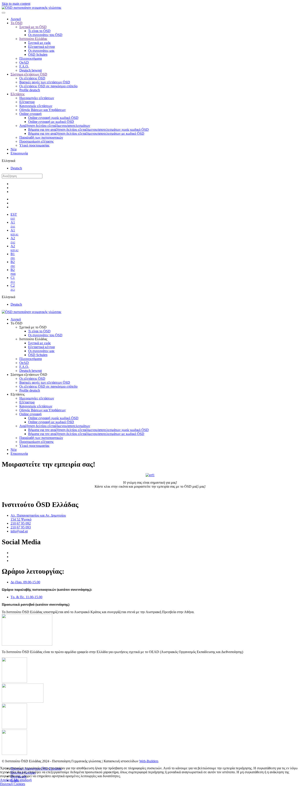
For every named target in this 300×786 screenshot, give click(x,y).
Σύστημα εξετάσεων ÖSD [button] (29, 374)
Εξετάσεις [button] (18, 394)
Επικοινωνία (19, 153)
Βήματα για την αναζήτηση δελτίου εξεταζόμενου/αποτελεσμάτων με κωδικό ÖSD (86, 133)
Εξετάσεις (18, 94)
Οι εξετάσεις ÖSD (32, 78)
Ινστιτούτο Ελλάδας (33, 39)
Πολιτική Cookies (12, 784)
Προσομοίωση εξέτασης (36, 141)
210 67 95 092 (21, 523)
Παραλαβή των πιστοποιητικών (41, 137)
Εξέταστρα (26, 102)
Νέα (13, 149)
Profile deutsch (29, 90)
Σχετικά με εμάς (39, 43)
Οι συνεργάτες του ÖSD (45, 35)
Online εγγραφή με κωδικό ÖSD (51, 122)
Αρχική (16, 19)
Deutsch (16, 168)
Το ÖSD (16, 23)
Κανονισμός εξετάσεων (35, 106)
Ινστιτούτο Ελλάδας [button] (33, 339)
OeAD (24, 62)
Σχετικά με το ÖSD (33, 27)
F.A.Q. (24, 66)
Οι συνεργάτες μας (41, 50)
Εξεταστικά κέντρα (41, 46)
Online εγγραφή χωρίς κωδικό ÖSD (53, 118)
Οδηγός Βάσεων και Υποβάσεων (42, 110)
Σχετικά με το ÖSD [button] (33, 327)
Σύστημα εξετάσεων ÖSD (29, 74)
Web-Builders (148, 761)
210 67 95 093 (21, 527)
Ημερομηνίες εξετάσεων (36, 98)
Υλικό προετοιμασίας (34, 145)
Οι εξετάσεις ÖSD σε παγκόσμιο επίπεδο (48, 86)
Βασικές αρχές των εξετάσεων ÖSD (44, 82)
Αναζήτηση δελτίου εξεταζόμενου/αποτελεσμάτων (54, 125)
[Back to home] (31, 7)
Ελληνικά (8, 161)
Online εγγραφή (30, 114)
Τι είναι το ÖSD (39, 31)
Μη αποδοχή (23, 780)
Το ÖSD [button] (16, 323)
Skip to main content (16, 3)
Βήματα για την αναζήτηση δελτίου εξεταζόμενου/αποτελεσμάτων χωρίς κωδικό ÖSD (88, 129)
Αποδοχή (6, 780)
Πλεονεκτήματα (30, 58)
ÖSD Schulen (37, 54)
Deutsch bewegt (30, 70)
